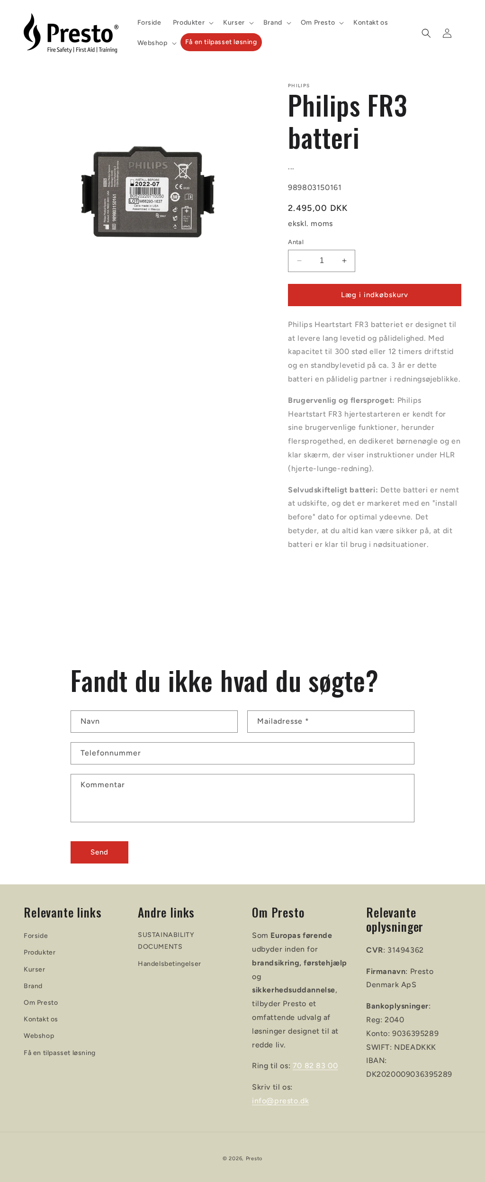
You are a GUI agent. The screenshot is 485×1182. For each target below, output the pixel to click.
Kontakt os (41, 1019)
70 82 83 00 (315, 1065)
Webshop (39, 1036)
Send (99, 852)
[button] (192, 23)
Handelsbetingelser (169, 964)
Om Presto (41, 1003)
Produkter (39, 952)
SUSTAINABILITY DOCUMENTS (166, 941)
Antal (296, 241)
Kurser (34, 969)
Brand (33, 986)
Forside (36, 936)
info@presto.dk (280, 1100)
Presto (254, 1158)
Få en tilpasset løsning (60, 1053)
